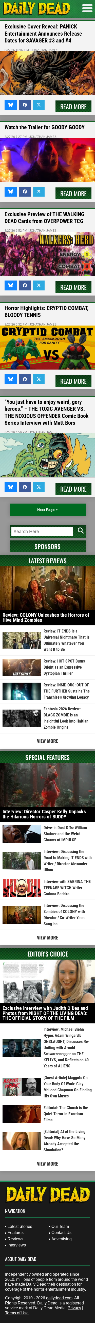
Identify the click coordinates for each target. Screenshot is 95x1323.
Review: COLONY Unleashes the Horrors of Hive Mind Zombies (46, 617)
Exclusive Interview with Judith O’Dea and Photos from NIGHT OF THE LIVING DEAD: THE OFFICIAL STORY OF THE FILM (45, 1013)
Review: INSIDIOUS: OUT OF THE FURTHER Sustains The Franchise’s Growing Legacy (67, 691)
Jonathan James (44, 50)
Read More (73, 106)
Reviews (15, 1239)
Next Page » (47, 510)
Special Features (47, 757)
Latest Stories (20, 1226)
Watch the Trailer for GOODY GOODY (45, 127)
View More (47, 741)
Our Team (60, 1226)
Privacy (74, 1308)
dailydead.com (59, 1298)
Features (16, 1232)
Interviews (17, 1245)
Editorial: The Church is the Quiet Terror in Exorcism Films (66, 1113)
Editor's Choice (47, 953)
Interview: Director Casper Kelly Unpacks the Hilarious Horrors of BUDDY (44, 814)
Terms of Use (17, 1313)
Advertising (61, 1239)
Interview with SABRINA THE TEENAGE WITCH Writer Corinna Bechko (67, 887)
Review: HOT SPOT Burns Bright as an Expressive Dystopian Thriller (64, 667)
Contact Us (61, 1232)
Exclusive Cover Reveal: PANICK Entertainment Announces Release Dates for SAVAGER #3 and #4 (43, 33)
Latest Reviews (47, 560)
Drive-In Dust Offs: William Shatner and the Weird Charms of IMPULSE (65, 833)
